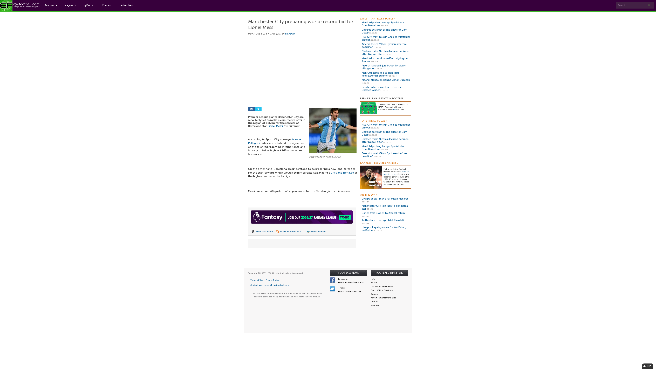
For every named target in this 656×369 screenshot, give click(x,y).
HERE (394, 110)
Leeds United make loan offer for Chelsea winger (381, 89)
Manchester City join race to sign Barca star (385, 207)
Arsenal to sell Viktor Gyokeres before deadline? (384, 46)
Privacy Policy (272, 280)
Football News (348, 272)
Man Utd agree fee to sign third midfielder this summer (380, 74)
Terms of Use (256, 280)
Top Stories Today (373, 121)
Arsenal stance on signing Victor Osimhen (386, 79)
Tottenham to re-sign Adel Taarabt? (383, 220)
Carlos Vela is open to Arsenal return (383, 213)
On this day (369, 195)
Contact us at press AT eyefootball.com (269, 285)
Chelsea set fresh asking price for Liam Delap (384, 31)
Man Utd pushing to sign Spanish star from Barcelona (383, 24)
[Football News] (20, 5)
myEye (86, 5)
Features (49, 5)
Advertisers (127, 5)
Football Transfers (389, 272)
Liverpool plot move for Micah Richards (385, 198)
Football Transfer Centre (379, 163)
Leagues (68, 5)
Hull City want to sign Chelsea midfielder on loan (386, 38)
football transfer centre (396, 173)
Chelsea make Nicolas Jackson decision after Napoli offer (385, 53)
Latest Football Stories (377, 19)
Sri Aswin (290, 33)
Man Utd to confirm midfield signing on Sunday (385, 60)
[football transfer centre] (371, 177)
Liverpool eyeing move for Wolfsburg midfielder (384, 229)
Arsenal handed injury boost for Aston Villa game (384, 67)
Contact (106, 5)
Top (647, 366)
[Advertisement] (302, 65)
